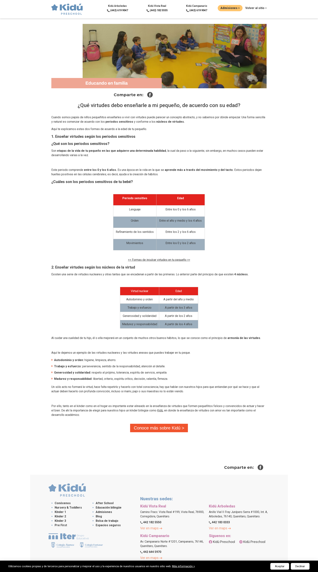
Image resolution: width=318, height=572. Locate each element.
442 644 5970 (151, 552)
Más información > (183, 566)
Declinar (300, 566)
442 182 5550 (151, 522)
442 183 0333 (220, 522)
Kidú (160, 410)
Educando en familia (106, 83)
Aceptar (280, 566)
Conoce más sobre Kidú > (159, 427)
